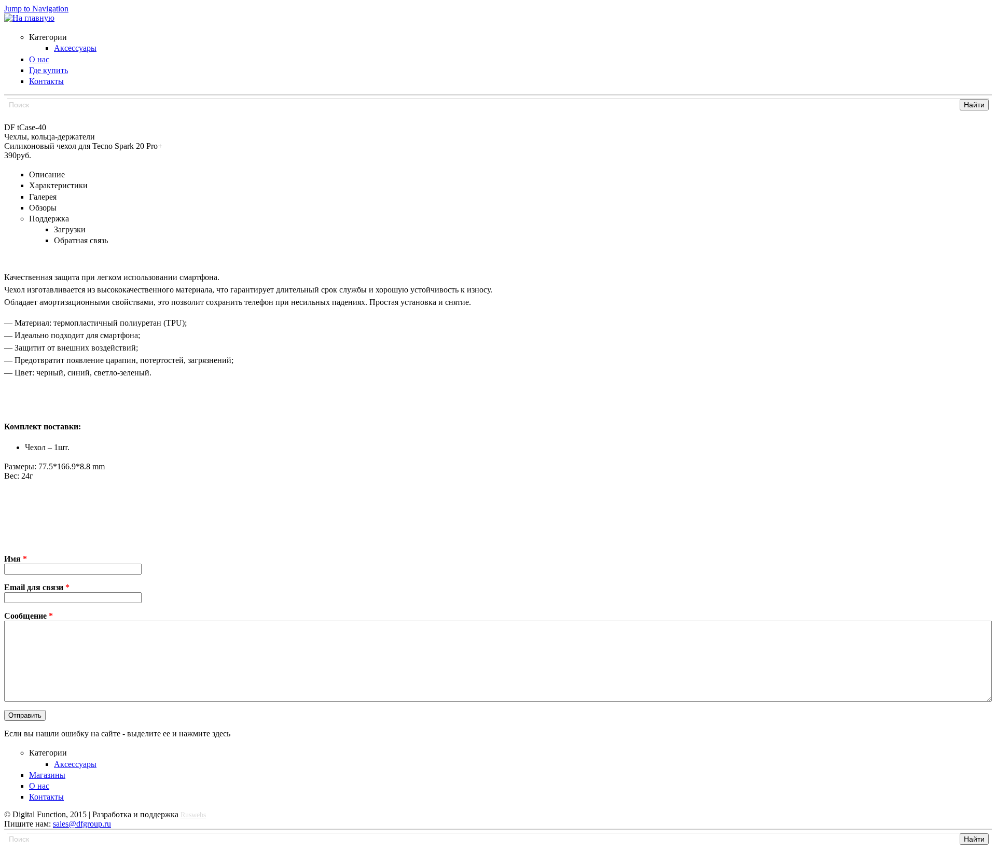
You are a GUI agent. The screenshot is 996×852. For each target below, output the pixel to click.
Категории (48, 752)
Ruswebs (193, 815)
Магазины (47, 775)
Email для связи (37, 587)
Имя (15, 558)
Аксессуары (75, 764)
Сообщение (28, 615)
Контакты (46, 796)
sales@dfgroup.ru (82, 823)
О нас (39, 785)
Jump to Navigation (36, 8)
